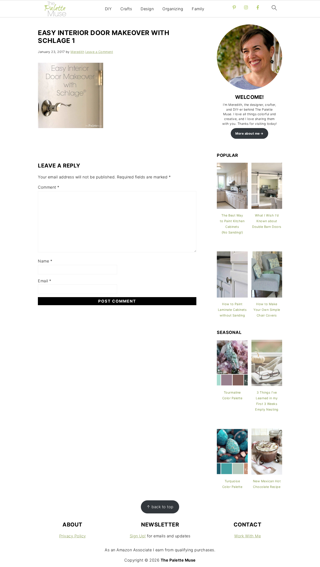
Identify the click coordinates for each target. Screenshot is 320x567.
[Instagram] (246, 7)
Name (45, 261)
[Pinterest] (234, 7)
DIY (108, 9)
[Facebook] (258, 7)
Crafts (126, 9)
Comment (48, 187)
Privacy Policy (72, 536)
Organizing (172, 9)
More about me (247, 133)
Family (198, 9)
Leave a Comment (99, 52)
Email (44, 281)
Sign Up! (138, 536)
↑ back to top (160, 506)
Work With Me (247, 536)
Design (147, 9)
